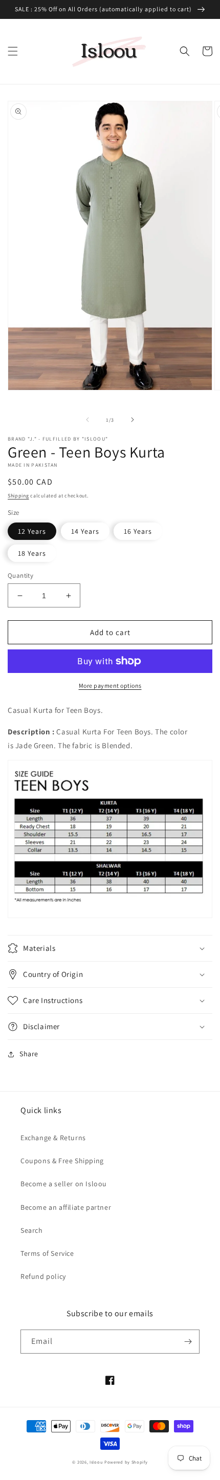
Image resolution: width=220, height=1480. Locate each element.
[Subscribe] (188, 1342)
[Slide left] (87, 419)
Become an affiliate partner (65, 1207)
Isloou (96, 1462)
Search (31, 1230)
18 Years (32, 553)
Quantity (20, 575)
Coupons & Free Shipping (62, 1160)
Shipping (18, 495)
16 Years (138, 531)
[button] (13, 51)
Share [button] (28, 1053)
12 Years (32, 531)
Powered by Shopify (126, 1462)
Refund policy (43, 1276)
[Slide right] (132, 419)
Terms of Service (47, 1253)
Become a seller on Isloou (63, 1183)
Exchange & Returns (53, 1137)
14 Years (85, 531)
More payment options (110, 685)
